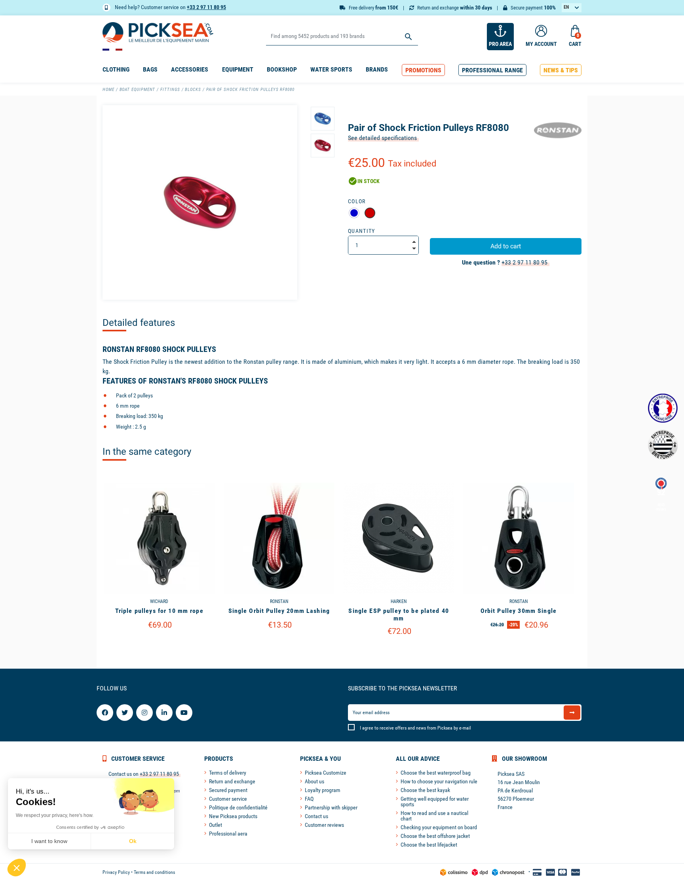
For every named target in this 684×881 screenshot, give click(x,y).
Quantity (361, 231)
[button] (423, 70)
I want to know (49, 841)
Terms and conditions (154, 872)
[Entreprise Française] (663, 408)
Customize (159, 645)
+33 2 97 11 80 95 (206, 7)
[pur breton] (663, 444)
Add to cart (505, 246)
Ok (133, 841)
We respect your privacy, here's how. (54, 815)
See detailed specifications (382, 138)
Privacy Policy (116, 872)
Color (357, 201)
